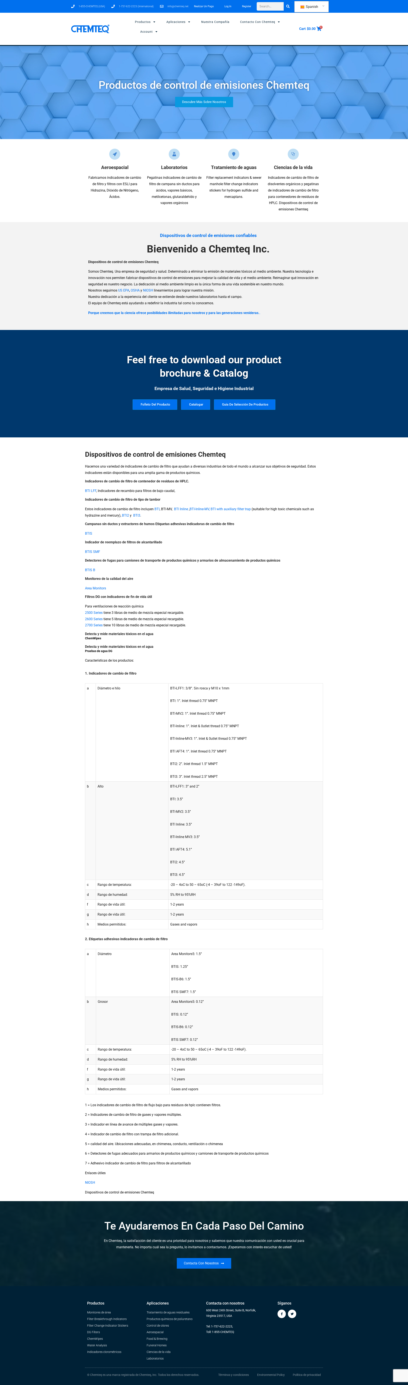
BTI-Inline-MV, (200, 509)
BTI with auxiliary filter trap (231, 509)
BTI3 (136, 515)
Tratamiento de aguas (233, 167)
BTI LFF (90, 491)
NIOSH (148, 290)
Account (146, 31)
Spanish (311, 7)
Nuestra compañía (215, 22)
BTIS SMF (92, 552)
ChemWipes (93, 638)
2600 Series (94, 619)
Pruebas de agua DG (98, 651)
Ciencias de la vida (293, 167)
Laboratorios (174, 167)
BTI (157, 509)
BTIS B (90, 570)
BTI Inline (181, 509)
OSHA (135, 290)
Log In (227, 6)
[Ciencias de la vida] (293, 154)
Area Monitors (95, 588)
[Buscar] (288, 6)
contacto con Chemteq (257, 22)
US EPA (123, 290)
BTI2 (125, 515)
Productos (143, 22)
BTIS (88, 533)
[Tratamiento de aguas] (233, 154)
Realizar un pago (204, 6)
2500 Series (94, 613)
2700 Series (94, 625)
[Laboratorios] (174, 154)
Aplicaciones (176, 22)
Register (246, 6)
